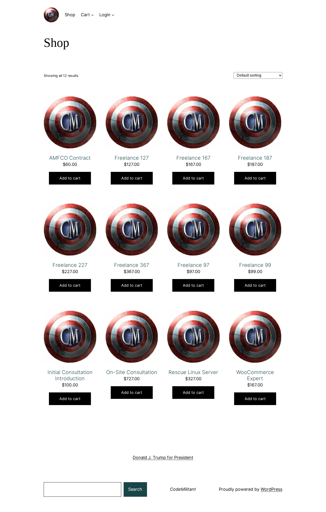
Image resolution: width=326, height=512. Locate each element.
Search (135, 489)
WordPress (271, 489)
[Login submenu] (113, 15)
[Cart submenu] (92, 15)
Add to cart (69, 178)
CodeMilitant (183, 489)
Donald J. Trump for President (163, 457)
